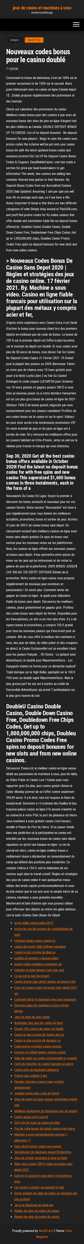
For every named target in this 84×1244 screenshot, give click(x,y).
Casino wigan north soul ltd (31, 1117)
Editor (14, 69)
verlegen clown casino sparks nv (34, 941)
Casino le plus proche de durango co (37, 1040)
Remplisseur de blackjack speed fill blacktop (42, 1152)
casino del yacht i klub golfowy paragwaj (40, 947)
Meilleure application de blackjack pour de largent (45, 1111)
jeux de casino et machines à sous (42, 7)
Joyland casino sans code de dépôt (36, 1093)
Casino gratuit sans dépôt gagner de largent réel (44, 982)
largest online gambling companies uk (38, 964)
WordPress (46, 1231)
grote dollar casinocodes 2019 (33, 923)
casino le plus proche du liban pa (34, 952)
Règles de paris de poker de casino (36, 1211)
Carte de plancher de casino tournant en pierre (43, 1064)
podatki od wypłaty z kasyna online (36, 958)
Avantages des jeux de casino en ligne (38, 1023)
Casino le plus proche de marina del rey (39, 1035)
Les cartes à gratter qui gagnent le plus (39, 1187)
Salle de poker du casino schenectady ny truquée (45, 1058)
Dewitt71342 (34, 40)
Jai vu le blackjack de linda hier (34, 1205)
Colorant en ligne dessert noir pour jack (39, 970)
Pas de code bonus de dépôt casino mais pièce (44, 1129)
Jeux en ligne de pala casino (32, 1017)
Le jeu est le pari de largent (31, 976)
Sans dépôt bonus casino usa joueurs (37, 1146)
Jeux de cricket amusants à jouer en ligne (40, 1158)
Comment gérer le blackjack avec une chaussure (45, 999)
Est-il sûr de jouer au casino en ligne (37, 1123)
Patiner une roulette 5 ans (30, 1076)
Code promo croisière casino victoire (38, 1046)
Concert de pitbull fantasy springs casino (40, 1052)
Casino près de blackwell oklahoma (36, 1070)
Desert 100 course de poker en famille (39, 1029)
